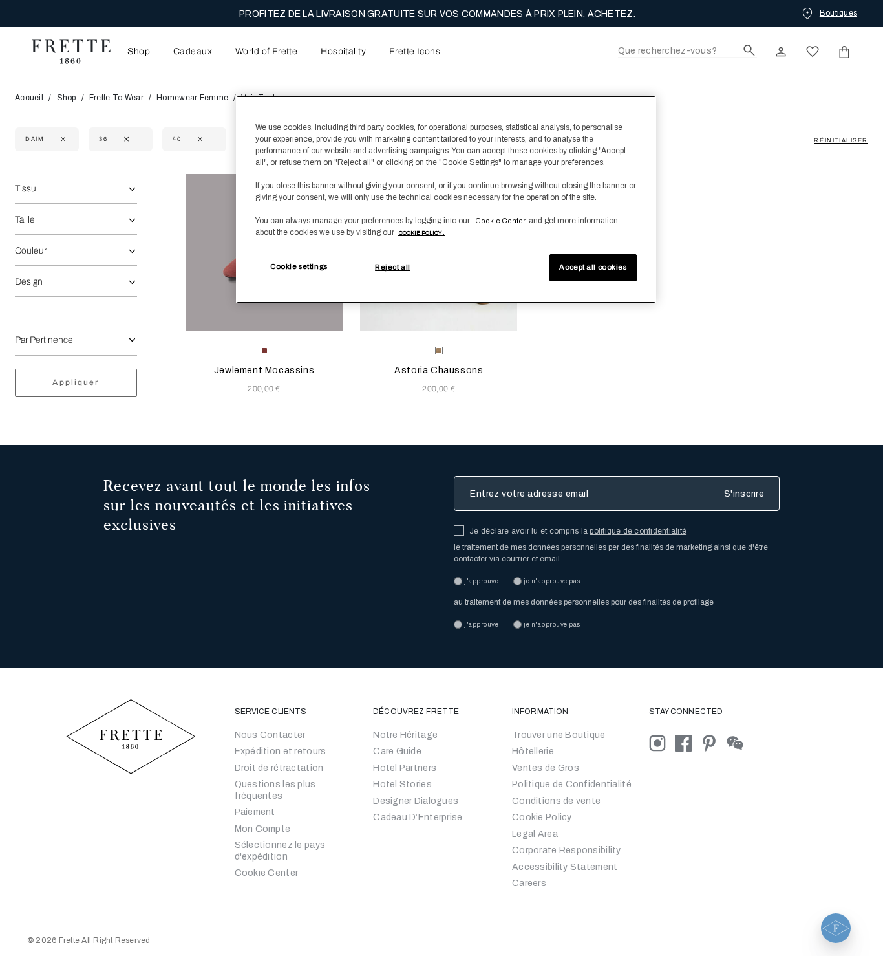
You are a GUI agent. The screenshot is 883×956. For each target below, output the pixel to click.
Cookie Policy (542, 817)
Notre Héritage (405, 735)
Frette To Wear (116, 97)
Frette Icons (414, 51)
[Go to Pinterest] (714, 742)
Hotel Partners (404, 768)
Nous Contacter (270, 735)
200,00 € (264, 388)
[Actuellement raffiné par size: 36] (125, 139)
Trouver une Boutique (559, 735)
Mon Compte (263, 829)
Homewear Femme (192, 97)
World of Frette (266, 51)
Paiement (255, 812)
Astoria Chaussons (438, 370)
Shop (66, 97)
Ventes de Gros (545, 768)
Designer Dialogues (415, 801)
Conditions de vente (556, 801)
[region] (446, 200)
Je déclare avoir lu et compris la (577, 531)
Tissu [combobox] (25, 188)
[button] (836, 928)
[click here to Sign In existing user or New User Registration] (781, 52)
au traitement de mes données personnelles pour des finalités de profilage (584, 602)
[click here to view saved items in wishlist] (812, 52)
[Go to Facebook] (688, 742)
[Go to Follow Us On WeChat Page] (738, 742)
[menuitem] (134, 51)
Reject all (392, 267)
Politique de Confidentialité (572, 784)
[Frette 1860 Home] (64, 52)
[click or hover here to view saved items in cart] (844, 52)
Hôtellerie (533, 751)
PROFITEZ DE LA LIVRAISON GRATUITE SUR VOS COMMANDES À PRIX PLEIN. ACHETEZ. (437, 14)
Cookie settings (299, 266)
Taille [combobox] (25, 219)
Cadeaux (192, 51)
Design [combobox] (29, 282)
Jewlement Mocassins (264, 370)
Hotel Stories (402, 784)
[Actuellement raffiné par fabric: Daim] (61, 139)
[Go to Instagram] (662, 742)
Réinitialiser (841, 140)
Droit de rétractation (279, 768)
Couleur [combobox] (31, 250)
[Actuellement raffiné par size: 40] (198, 139)
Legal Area (535, 834)
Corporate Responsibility (566, 850)
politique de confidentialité (638, 531)
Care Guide (397, 751)
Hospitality (343, 51)
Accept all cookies (592, 267)
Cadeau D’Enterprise (417, 817)
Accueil (30, 97)
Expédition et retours (280, 751)
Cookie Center (267, 873)
